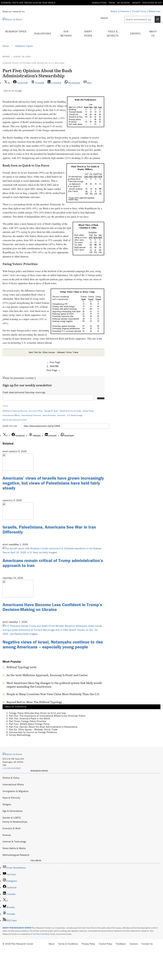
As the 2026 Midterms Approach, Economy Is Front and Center (47, 675)
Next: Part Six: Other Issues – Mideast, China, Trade (53, 352)
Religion (7, 804)
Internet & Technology (14, 841)
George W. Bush (51, 410)
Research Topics (15, 31)
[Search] (157, 19)
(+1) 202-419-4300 (12, 768)
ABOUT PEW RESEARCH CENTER (17, 927)
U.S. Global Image (74, 415)
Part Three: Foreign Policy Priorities (27, 721)
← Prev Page (53, 362)
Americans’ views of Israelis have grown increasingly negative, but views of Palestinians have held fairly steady (53, 483)
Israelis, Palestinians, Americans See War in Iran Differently (49, 529)
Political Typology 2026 (21, 667)
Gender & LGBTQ (12, 817)
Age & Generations (12, 810)
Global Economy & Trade (70, 410)
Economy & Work (12, 828)
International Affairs (11, 415)
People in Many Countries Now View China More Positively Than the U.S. (53, 694)
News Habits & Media (14, 848)
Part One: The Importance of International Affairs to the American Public (47, 715)
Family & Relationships (15, 821)
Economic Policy (36, 410)
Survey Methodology (20, 734)
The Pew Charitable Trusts (44, 934)
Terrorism (61, 415)
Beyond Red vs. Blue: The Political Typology (34, 702)
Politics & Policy (11, 777)
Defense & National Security (15, 410)
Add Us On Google (13, 90)
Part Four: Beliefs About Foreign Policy (29, 723)
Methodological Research (16, 854)
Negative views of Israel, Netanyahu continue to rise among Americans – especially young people (53, 644)
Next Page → (53, 370)
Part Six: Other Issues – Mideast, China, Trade (33, 729)
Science (7, 835)
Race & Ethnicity (11, 797)
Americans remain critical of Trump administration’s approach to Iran (53, 563)
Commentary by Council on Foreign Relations (33, 732)
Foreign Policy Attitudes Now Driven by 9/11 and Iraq (33, 63)
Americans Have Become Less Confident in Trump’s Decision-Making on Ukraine (52, 607)
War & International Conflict (15, 419)
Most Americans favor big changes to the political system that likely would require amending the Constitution (54, 684)
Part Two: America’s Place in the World (29, 718)
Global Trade (88, 410)
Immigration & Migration (16, 791)
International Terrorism (31, 415)
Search (104, 17)
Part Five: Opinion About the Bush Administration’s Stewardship (43, 726)
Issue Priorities (49, 415)
